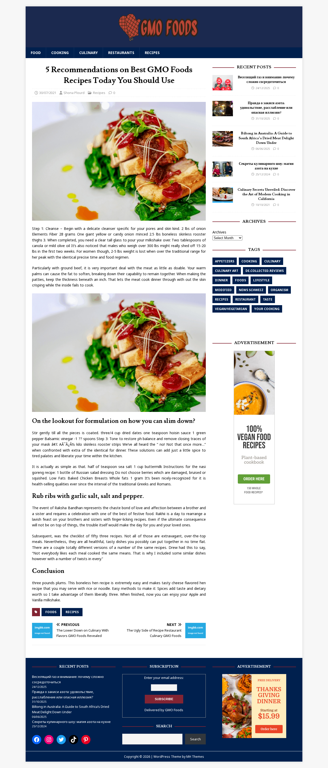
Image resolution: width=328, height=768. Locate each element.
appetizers (224, 261)
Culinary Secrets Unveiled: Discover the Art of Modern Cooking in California (266, 194)
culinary (272, 261)
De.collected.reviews (264, 271)
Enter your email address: (164, 677)
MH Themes (195, 756)
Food (36, 52)
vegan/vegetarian (231, 309)
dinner (221, 280)
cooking (249, 261)
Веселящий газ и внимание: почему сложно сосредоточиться (266, 79)
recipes (72, 612)
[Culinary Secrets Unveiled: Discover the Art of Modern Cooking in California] (222, 199)
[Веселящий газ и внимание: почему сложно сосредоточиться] (222, 87)
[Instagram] (49, 739)
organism (279, 290)
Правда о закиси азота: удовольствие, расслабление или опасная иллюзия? (266, 108)
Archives (219, 231)
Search (195, 739)
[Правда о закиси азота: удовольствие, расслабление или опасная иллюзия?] (222, 113)
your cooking (267, 309)
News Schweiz (251, 290)
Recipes (152, 52)
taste (267, 299)
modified (223, 290)
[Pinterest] (85, 739)
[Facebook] (36, 739)
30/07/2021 (47, 92)
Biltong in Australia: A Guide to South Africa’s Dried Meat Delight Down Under (266, 138)
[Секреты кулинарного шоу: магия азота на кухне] (222, 173)
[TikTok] (73, 739)
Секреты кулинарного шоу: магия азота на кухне (266, 166)
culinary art (226, 271)
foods (50, 612)
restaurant (245, 299)
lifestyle (261, 280)
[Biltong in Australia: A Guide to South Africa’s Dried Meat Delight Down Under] (222, 143)
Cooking (60, 52)
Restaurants (121, 52)
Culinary (88, 52)
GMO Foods (174, 710)
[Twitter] (61, 739)
